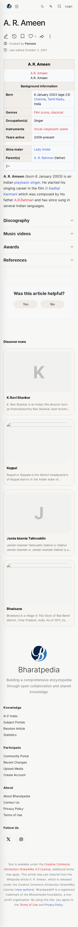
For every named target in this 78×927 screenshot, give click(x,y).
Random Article (14, 728)
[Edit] (6, 36)
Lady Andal (42, 149)
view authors (24, 889)
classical (57, 112)
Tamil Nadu (55, 99)
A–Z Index (10, 716)
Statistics (9, 735)
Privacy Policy (13, 808)
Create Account (14, 775)
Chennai (40, 99)
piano (64, 129)
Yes (25, 304)
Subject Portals (14, 722)
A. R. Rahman (44, 158)
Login (68, 6)
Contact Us (11, 802)
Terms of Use (12, 815)
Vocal (38, 129)
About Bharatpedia (16, 796)
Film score (41, 112)
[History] (14, 36)
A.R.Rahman (24, 200)
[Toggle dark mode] (42, 6)
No (52, 304)
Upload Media (13, 768)
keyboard (51, 129)
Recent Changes (15, 762)
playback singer (27, 182)
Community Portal (16, 756)
